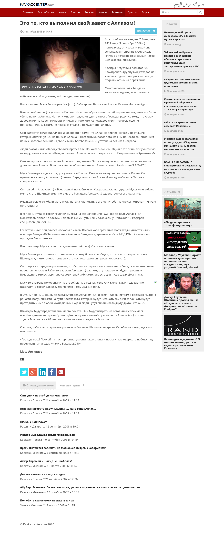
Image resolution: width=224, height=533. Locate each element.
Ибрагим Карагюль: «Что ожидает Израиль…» (180, 126)
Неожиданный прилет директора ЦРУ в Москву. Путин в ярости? (180, 38)
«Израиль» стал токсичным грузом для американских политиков (182, 85)
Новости (170, 24)
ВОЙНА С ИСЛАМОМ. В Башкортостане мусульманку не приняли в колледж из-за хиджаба (182, 169)
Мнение (117, 12)
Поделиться (144, 30)
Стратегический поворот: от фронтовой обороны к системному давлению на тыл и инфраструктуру (182, 106)
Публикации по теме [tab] (38, 385)
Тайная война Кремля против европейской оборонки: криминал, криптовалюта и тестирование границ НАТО (181, 61)
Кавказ (103, 12)
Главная (28, 12)
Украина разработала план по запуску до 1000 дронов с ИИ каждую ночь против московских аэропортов (181, 146)
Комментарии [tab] (72, 385)
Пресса (132, 12)
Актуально (172, 192)
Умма (62, 12)
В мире (75, 12)
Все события (46, 12)
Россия (89, 12)
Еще (145, 12)
